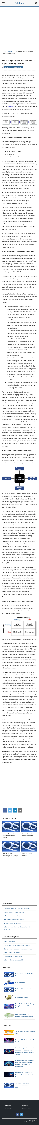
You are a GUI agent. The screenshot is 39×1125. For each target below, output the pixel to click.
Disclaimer (25, 1105)
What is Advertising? (10, 941)
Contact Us (8, 1109)
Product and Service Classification (13, 67)
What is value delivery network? (13, 960)
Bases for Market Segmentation (13, 956)
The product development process (14, 919)
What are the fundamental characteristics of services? (17, 928)
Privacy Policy (26, 1109)
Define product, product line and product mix (17, 908)
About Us (8, 1105)
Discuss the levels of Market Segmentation (16, 945)
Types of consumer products (12, 923)
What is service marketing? (12, 916)
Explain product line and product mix (14, 912)
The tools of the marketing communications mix (18, 949)
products (11, 106)
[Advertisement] (19, 28)
